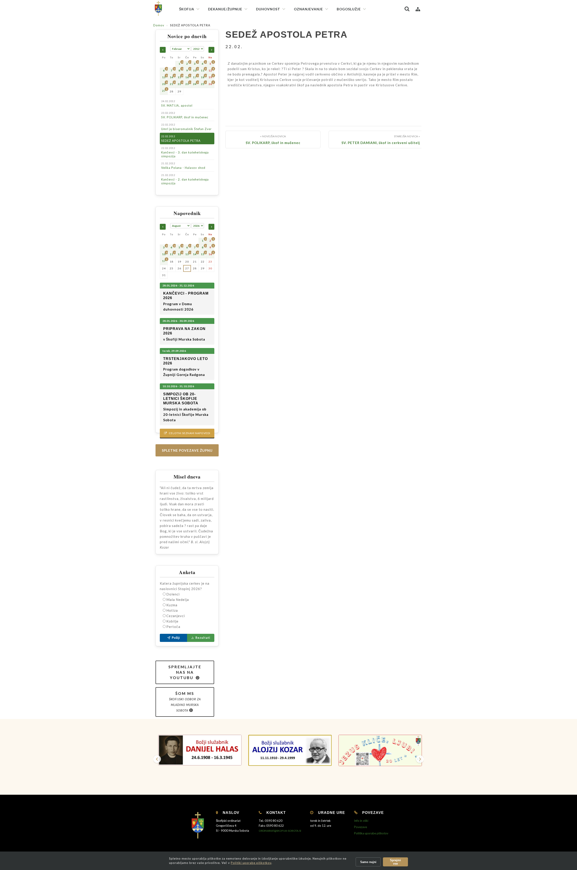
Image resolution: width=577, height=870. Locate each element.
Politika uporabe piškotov (371, 833)
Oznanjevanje (308, 9)
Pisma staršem (306, 45)
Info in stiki (361, 820)
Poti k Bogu (304, 91)
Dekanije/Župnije (225, 9)
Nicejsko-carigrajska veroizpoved (281, 44)
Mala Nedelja (177, 600)
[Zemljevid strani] (418, 9)
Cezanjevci (175, 616)
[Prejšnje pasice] (157, 759)
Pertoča (173, 627)
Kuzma (171, 605)
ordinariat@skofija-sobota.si (280, 830)
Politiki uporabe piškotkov (251, 863)
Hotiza (172, 610)
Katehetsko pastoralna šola (316, 53)
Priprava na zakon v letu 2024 (317, 76)
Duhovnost (268, 9)
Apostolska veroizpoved (275, 36)
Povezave (360, 827)
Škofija (186, 9)
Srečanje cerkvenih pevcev (358, 66)
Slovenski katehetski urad (314, 37)
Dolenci (173, 594)
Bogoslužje (349, 9)
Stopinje (302, 99)
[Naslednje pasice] (420, 759)
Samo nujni (368, 862)
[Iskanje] (407, 9)
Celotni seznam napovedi (187, 433)
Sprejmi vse (395, 862)
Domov (158, 25)
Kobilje (172, 621)
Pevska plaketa (350, 58)
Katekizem (304, 29)
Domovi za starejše (309, 165)
